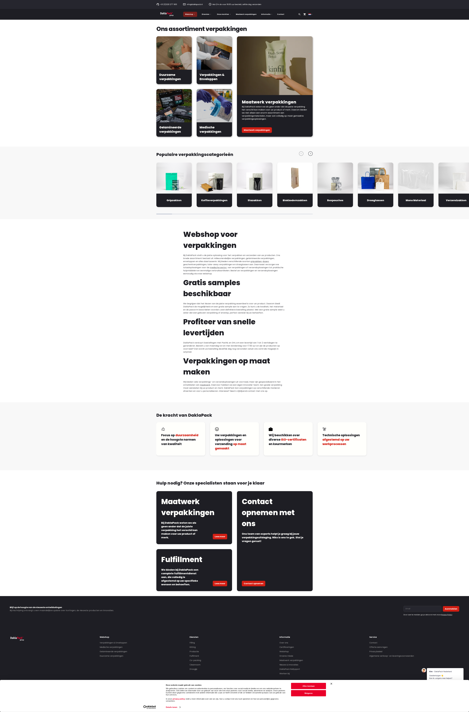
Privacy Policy (446, 615)
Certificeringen (286, 647)
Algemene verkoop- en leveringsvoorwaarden (391, 656)
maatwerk (205, 385)
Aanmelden (451, 608)
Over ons (283, 642)
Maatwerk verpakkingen (246, 14)
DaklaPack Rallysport (289, 669)
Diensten (205, 14)
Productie (194, 651)
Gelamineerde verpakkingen (113, 651)
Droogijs (193, 669)
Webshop (189, 14)
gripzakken (256, 261)
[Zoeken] (299, 14)
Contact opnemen (253, 583)
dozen (266, 261)
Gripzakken (174, 200)
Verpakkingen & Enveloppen (113, 642)
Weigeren (308, 693)
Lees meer (220, 536)
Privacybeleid (375, 651)
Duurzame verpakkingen (111, 656)
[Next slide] (310, 153)
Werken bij (284, 673)
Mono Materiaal (416, 200)
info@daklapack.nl (195, 4)
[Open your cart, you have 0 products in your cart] (304, 14)
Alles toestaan (309, 686)
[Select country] (310, 14)
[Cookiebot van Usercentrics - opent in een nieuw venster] (149, 707)
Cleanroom (195, 664)
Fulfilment (194, 656)
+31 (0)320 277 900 (168, 4)
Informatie (266, 14)
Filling (192, 642)
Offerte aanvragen (378, 647)
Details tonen (171, 707)
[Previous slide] (301, 153)
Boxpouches (335, 200)
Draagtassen (375, 200)
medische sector (218, 267)
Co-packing (195, 660)
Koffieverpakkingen (214, 200)
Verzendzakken (456, 200)
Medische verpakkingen (111, 647)
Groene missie (286, 656)
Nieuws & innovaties (288, 664)
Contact (280, 14)
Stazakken (255, 200)
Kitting (193, 647)
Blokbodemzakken (295, 200)
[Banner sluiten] (331, 684)
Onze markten (223, 14)
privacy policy (178, 699)
